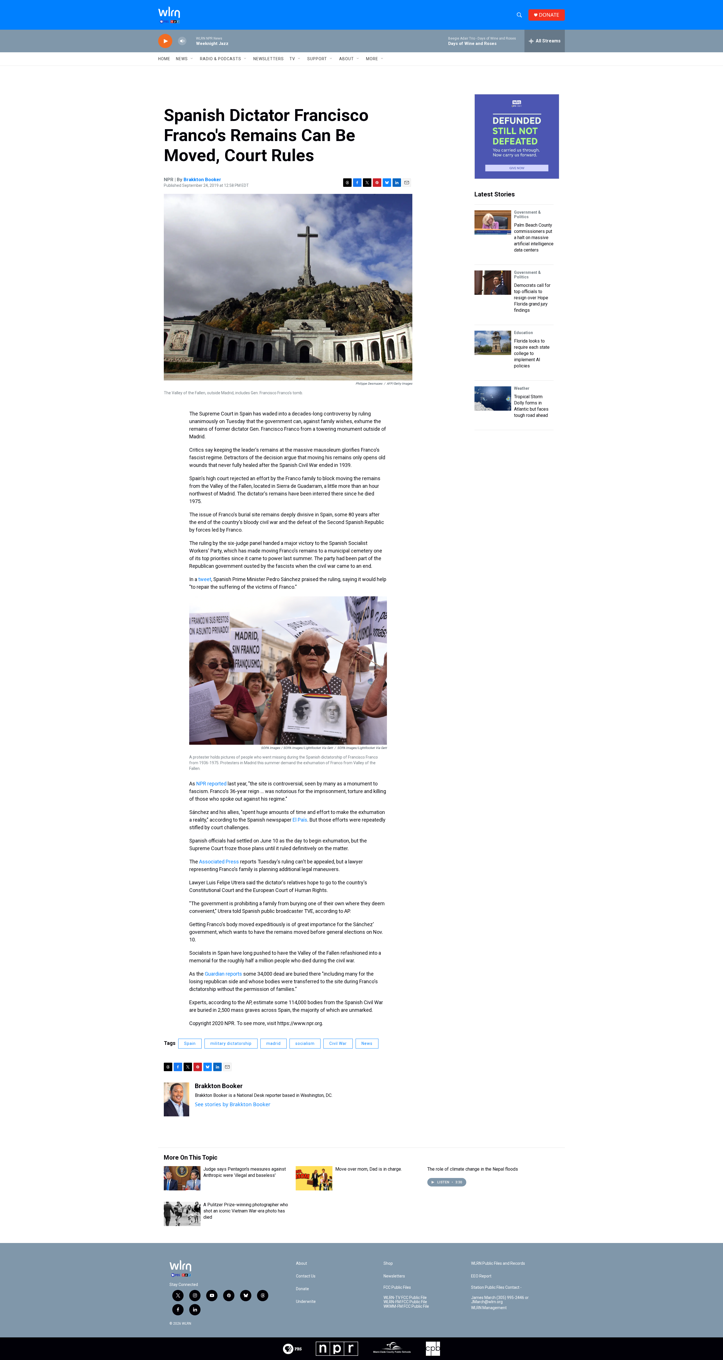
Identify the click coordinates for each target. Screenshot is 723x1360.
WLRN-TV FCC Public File (405, 1298)
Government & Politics (527, 214)
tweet (204, 579)
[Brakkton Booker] (176, 1099)
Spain (190, 1043)
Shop (388, 1263)
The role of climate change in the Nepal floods (472, 1169)
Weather (522, 388)
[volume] (182, 41)
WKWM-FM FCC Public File (406, 1306)
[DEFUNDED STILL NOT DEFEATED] (517, 136)
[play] (165, 41)
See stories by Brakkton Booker (232, 1104)
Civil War (338, 1043)
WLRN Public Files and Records (498, 1263)
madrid (273, 1043)
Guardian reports (223, 974)
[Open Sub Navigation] (192, 59)
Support (317, 59)
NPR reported (211, 784)
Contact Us (305, 1276)
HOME (164, 59)
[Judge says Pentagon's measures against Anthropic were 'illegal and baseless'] (182, 1178)
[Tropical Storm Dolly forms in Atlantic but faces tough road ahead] (492, 398)
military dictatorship (231, 1043)
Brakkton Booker (202, 179)
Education (523, 332)
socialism (305, 1043)
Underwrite (306, 1302)
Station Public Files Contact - (496, 1287)
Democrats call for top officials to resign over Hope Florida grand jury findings (532, 298)
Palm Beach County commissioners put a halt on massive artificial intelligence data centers (534, 237)
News (367, 1043)
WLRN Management (489, 1308)
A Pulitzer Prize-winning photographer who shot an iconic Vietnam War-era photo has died (245, 1211)
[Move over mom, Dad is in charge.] (314, 1178)
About (346, 59)
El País (300, 820)
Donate (302, 1289)
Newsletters (268, 59)
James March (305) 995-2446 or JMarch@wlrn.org (500, 1300)
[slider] (191, 41)
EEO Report (481, 1276)
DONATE (549, 15)
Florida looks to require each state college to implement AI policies (532, 353)
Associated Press (219, 862)
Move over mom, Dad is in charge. (368, 1169)
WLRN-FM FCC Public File (405, 1302)
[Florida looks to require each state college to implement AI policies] (492, 343)
